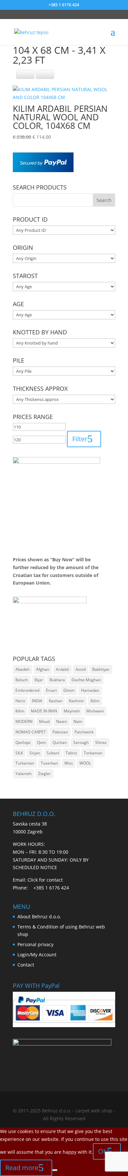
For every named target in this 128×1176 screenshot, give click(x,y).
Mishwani (95, 711)
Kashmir (76, 701)
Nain (78, 721)
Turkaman (24, 763)
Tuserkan (49, 763)
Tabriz (71, 753)
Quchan (60, 742)
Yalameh (23, 773)
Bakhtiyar (101, 669)
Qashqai (23, 742)
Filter (79, 438)
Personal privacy (35, 944)
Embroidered (27, 690)
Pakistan (60, 732)
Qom (41, 742)
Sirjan (35, 753)
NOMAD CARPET (30, 732)
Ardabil (62, 669)
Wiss (68, 763)
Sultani (53, 753)
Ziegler (44, 773)
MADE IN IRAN (44, 711)
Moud (44, 721)
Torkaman (93, 753)
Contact (25, 965)
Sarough (81, 742)
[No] (54, 1170)
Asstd (80, 669)
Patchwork (84, 732)
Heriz (20, 701)
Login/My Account (36, 954)
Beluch (21, 680)
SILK (19, 753)
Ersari (51, 690)
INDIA (37, 701)
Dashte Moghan (86, 680)
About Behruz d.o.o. (39, 916)
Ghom (69, 690)
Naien (61, 721)
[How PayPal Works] (43, 170)
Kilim (95, 701)
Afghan (42, 669)
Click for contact (45, 880)
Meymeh (72, 711)
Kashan (55, 701)
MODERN (23, 721)
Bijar (38, 680)
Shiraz (101, 742)
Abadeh (22, 669)
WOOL (85, 763)
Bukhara (57, 680)
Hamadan (90, 690)
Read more (21, 1167)
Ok (102, 1151)
